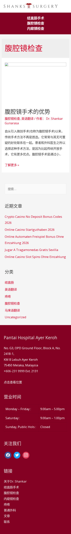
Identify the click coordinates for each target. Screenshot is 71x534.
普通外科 (10, 510)
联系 (7, 521)
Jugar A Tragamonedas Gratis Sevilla (31, 250)
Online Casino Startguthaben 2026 (30, 229)
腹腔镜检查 (35, 23)
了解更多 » (12, 165)
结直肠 (9, 282)
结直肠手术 (35, 18)
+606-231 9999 (14, 371)
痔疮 (8, 296)
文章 (7, 516)
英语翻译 (27, 118)
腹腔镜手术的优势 (27, 111)
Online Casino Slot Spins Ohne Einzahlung (35, 257)
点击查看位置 (13, 382)
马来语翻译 (12, 310)
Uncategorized (15, 317)
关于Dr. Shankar (15, 481)
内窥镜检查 (35, 29)
